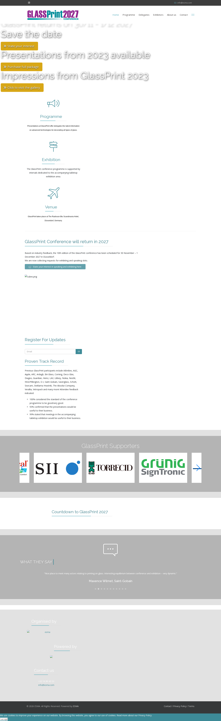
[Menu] (193, 15)
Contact (184, 14)
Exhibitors (158, 14)
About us (171, 14)
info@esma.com (184, 3)
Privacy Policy (179, 706)
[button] (198, 467)
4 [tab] (104, 589)
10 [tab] (122, 589)
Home (115, 14)
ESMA (76, 706)
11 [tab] (125, 589)
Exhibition (51, 159)
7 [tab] (113, 589)
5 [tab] (107, 589)
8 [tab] (116, 589)
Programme (129, 14)
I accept (4, 719)
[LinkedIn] (29, 2)
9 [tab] (119, 589)
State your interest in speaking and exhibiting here (56, 266)
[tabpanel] (110, 578)
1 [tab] (95, 589)
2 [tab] (98, 589)
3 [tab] (101, 589)
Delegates (144, 14)
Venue (51, 207)
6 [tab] (110, 589)
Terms (191, 706)
